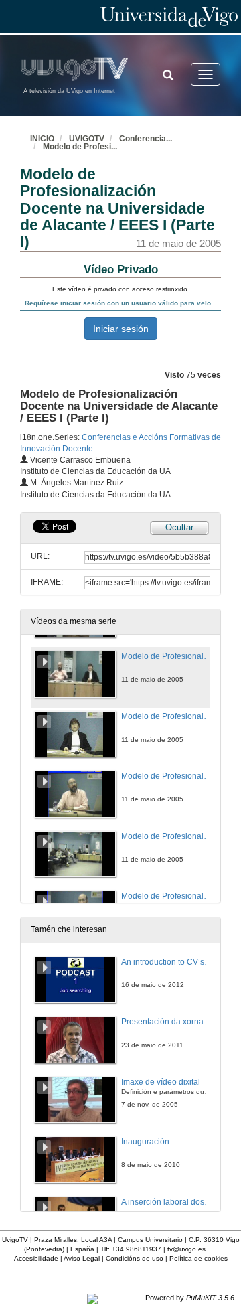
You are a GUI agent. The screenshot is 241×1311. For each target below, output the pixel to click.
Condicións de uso (134, 1258)
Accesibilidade (36, 1258)
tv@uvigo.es (186, 1249)
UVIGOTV (86, 138)
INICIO (42, 138)
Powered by (189, 1298)
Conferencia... (145, 138)
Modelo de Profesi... (80, 146)
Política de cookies (198, 1258)
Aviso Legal (82, 1258)
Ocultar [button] (179, 527)
